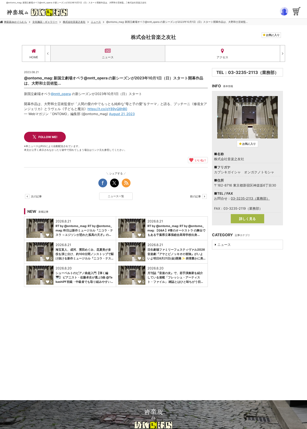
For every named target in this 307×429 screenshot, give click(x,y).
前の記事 (196, 196)
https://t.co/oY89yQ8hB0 (107, 109)
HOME (33, 57)
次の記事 (36, 196)
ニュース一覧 (116, 196)
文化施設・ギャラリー (44, 21)
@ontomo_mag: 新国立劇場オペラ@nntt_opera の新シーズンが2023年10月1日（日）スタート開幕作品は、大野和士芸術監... (177, 21)
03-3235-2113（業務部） (250, 198)
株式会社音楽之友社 (74, 21)
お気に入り (272, 35)
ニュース (96, 21)
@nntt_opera (61, 94)
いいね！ (200, 160)
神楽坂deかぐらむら (15, 21)
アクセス (222, 57)
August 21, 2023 (122, 114)
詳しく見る (247, 219)
